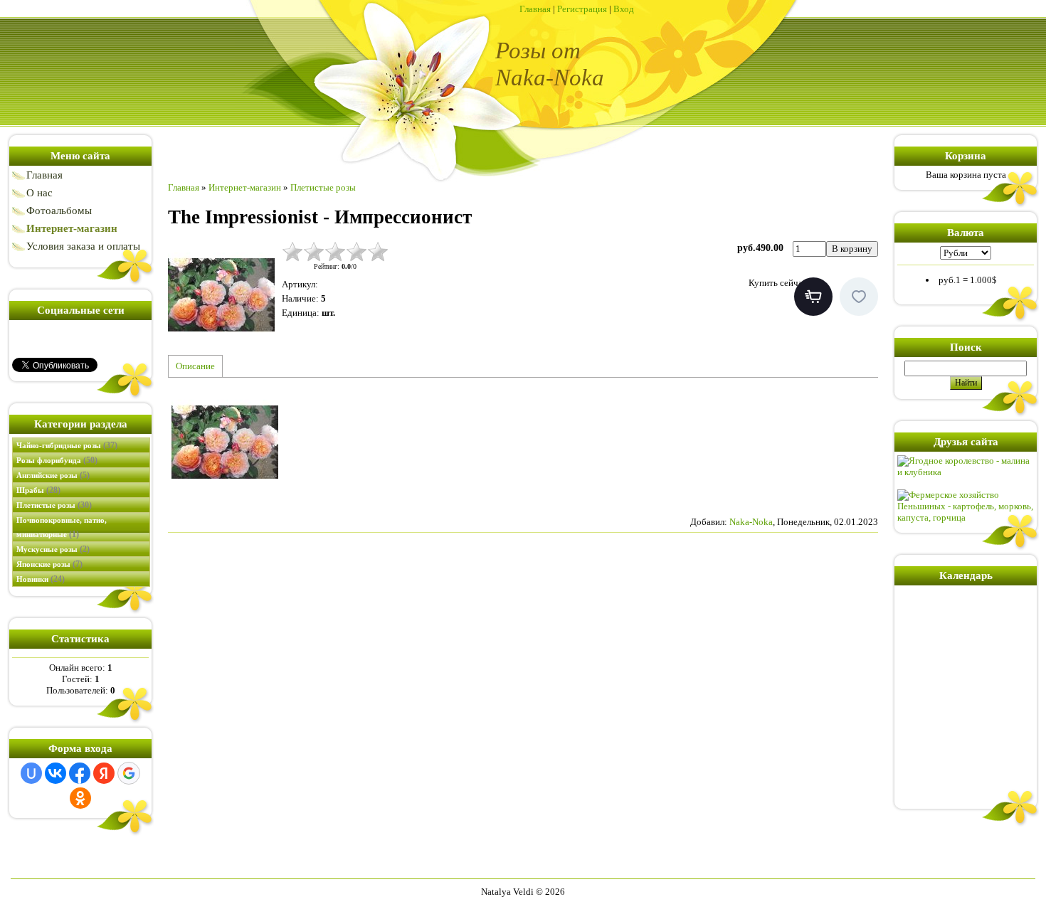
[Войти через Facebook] (79, 773)
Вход (623, 9)
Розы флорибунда (56, 460)
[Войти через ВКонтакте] (55, 773)
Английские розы (53, 475)
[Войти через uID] (31, 773)
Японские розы (49, 564)
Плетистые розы (54, 505)
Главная (535, 9)
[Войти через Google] (128, 773)
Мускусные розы (53, 549)
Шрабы (38, 490)
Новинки (40, 579)
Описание (195, 366)
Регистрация (582, 9)
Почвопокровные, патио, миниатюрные (61, 527)
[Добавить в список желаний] (859, 296)
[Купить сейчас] (813, 296)
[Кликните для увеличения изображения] (221, 294)
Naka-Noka (751, 521)
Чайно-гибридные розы (66, 445)
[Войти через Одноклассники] (80, 798)
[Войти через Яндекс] (104, 773)
